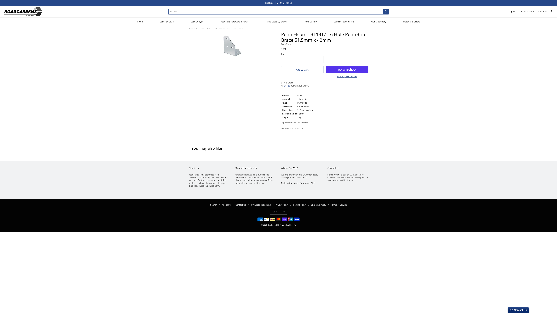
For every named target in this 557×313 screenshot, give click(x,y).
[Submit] (386, 11)
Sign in (513, 11)
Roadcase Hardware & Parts (234, 21)
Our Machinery (378, 21)
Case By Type (197, 21)
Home (140, 21)
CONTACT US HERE (336, 177)
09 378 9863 (286, 2)
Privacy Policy (281, 204)
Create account (527, 11)
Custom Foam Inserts (344, 21)
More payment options (347, 76)
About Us (226, 204)
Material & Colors (411, 21)
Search (213, 204)
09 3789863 (355, 174)
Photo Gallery (310, 21)
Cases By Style (167, 21)
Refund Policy (299, 204)
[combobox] (275, 11)
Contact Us (240, 204)
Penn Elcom (286, 44)
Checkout (542, 11)
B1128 (287, 85)
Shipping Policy (318, 204)
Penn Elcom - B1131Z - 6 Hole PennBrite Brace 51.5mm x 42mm (219, 29)
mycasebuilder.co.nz (245, 174)
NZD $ (274, 212)
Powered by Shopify (287, 225)
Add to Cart (302, 69)
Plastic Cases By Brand (276, 21)
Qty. (282, 54)
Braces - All (299, 128)
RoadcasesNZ (273, 225)
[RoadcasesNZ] (23, 11)
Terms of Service (339, 204)
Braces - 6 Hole (287, 128)
